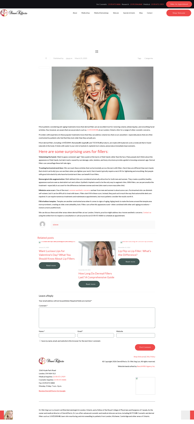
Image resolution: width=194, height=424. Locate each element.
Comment (43, 306)
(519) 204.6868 (136, 4)
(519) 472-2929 (157, 4)
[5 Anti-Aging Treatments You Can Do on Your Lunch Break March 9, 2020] (6, 415)
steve (68, 58)
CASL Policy (150, 357)
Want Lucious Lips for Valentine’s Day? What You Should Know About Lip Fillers (57, 254)
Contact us (147, 212)
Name (42, 331)
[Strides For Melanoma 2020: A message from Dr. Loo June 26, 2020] (187, 415)
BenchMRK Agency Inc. (146, 366)
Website (119, 331)
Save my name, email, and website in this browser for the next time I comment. (71, 341)
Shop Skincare (139, 357)
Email (80, 331)
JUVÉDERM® (92, 130)
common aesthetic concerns (79, 190)
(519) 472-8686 (114, 4)
